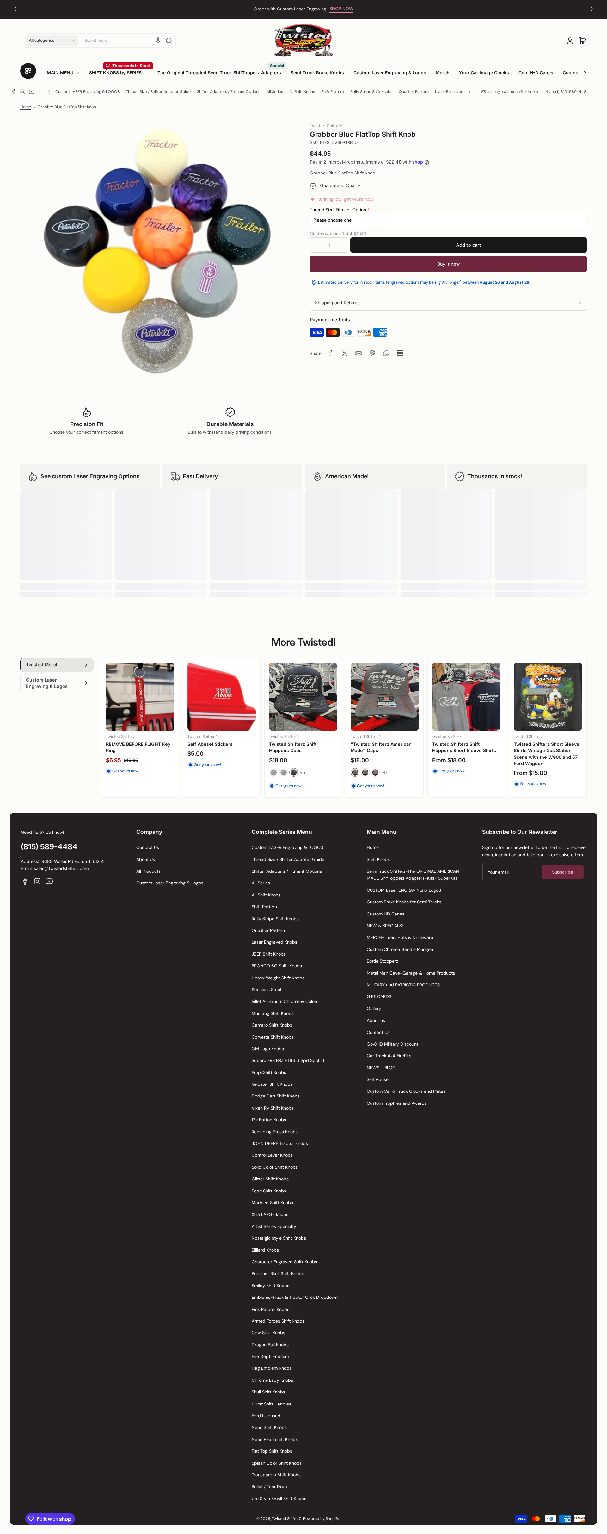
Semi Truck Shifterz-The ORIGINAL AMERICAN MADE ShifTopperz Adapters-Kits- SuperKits (413, 874)
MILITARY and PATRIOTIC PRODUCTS (403, 985)
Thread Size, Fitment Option (338, 209)
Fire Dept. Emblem (270, 1356)
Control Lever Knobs (272, 1155)
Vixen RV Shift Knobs (273, 1108)
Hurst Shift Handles (271, 1404)
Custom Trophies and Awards (397, 1103)
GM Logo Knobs (268, 1049)
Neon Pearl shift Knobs (275, 1439)
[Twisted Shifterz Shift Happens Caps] (303, 697)
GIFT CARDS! (380, 996)
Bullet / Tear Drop (269, 1486)
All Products (148, 871)
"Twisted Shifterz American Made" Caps (381, 747)
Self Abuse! (378, 1079)
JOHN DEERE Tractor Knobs (280, 1143)
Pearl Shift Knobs (269, 1191)
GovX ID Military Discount (392, 1044)
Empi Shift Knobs (269, 1072)
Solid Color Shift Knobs (275, 1167)
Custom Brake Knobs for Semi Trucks (404, 902)
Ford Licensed (266, 1415)
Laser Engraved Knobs (455, 91)
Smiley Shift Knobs (270, 1285)
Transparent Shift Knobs (276, 1475)
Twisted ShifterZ (286, 1518)
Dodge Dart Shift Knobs (276, 1096)
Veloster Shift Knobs (272, 1084)
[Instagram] (23, 92)
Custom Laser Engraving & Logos (169, 883)
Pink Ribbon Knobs (270, 1309)
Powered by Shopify (321, 1518)
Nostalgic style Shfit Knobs (279, 1238)
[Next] (592, 9)
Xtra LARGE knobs (270, 1214)
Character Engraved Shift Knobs (284, 1262)
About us (376, 1020)
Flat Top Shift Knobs (272, 1451)
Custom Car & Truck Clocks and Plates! (407, 1091)
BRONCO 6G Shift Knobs (277, 966)
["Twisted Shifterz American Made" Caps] (385, 697)
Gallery (374, 1008)
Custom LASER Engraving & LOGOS (87, 91)
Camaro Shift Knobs (272, 1025)
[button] (51, 40)
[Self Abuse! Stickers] (221, 697)
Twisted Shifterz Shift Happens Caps (292, 747)
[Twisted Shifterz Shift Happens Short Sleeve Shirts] (466, 697)
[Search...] (169, 40)
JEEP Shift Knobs (269, 954)
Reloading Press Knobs (275, 1132)
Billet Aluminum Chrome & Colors (285, 1001)
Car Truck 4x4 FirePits (389, 1056)
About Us (145, 859)
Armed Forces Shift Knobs (278, 1321)
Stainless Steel (266, 989)
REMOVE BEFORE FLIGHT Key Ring (138, 747)
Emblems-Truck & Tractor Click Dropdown (295, 1297)
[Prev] (15, 9)
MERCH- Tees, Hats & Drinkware (400, 937)
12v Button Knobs (269, 1119)
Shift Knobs (378, 859)
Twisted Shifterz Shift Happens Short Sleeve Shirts (464, 747)
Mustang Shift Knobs (273, 1013)
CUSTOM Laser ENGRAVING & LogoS (404, 890)
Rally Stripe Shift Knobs (371, 91)
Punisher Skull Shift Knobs (278, 1273)
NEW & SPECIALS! (385, 925)
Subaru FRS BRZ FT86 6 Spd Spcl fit (288, 1060)
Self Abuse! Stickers (210, 744)
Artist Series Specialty (274, 1226)
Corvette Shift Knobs (273, 1037)
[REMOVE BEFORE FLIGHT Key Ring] (140, 697)
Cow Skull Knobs (268, 1333)
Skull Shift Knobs (268, 1392)
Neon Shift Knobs (269, 1427)
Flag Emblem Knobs (271, 1368)
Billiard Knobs (265, 1250)
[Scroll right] (580, 70)
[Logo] (303, 40)
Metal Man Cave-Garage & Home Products (411, 973)
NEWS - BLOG (381, 1068)
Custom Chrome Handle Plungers (400, 949)
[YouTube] (31, 92)
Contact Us (147, 847)
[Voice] (158, 40)
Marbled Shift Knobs (272, 1202)
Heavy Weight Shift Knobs (278, 978)
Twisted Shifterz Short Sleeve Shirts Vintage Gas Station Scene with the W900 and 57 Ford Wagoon (546, 753)
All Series (275, 91)
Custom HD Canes (385, 914)
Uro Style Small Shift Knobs (279, 1498)
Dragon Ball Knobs (270, 1345)
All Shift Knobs (302, 91)
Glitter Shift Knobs (270, 1179)
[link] (65, 72)
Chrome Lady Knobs (272, 1380)
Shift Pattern (332, 91)
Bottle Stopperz (382, 961)
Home (25, 107)
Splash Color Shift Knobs (277, 1463)
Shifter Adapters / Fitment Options (228, 91)
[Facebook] (14, 92)
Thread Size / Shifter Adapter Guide (158, 91)
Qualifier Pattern (414, 91)
